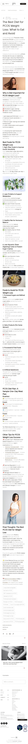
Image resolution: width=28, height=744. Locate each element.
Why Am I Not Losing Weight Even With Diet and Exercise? (13, 663)
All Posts (3, 10)
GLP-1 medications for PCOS (10, 593)
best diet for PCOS (8, 590)
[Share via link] (13, 633)
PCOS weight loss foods (9, 613)
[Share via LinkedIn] (10, 633)
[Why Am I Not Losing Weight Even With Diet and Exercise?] (14, 653)
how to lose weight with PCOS (17, 604)
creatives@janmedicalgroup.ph (5, 727)
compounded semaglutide (10, 587)
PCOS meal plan (18, 601)
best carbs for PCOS (8, 621)
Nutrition (4, 629)
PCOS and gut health (19, 621)
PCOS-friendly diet (20, 618)
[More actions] (24, 18)
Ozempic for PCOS (8, 596)
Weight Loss (5, 627)
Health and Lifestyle (12, 10)
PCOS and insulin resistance (10, 599)
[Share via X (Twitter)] (6, 633)
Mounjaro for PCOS (8, 601)
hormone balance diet (9, 610)
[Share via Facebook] (3, 633)
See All (23, 643)
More (21, 10)
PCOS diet (6, 604)
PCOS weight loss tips (8, 616)
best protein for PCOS (9, 618)
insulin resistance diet (8, 607)
